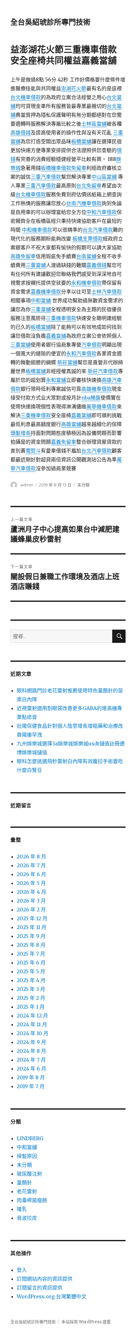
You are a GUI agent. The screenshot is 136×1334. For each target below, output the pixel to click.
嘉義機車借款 (46, 291)
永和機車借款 (86, 283)
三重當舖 (36, 265)
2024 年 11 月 (32, 1024)
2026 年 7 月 (31, 865)
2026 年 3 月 (31, 901)
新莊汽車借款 (103, 371)
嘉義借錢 (96, 265)
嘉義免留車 (63, 442)
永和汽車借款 (81, 353)
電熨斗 (33, 451)
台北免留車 (89, 185)
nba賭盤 (91, 397)
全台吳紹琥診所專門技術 (50, 22)
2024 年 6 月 (31, 1068)
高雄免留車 (23, 256)
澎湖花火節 (73, 88)
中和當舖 (41, 300)
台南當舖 (86, 256)
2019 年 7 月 (31, 1086)
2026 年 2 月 (31, 909)
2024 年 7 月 (31, 1060)
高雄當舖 (71, 424)
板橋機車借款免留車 (63, 168)
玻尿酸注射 (29, 1174)
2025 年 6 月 (31, 962)
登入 (22, 1270)
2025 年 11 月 (31, 927)
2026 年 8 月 (31, 856)
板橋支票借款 (87, 238)
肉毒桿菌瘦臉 (32, 1200)
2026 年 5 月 (31, 883)
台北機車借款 (25, 97)
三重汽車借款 (46, 177)
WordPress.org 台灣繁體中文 (51, 1296)
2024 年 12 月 (32, 1015)
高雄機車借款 (96, 389)
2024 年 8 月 (31, 1051)
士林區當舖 (94, 124)
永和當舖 (56, 380)
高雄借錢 (20, 132)
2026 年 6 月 (31, 874)
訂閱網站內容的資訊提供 (44, 1279)
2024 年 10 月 (32, 1033)
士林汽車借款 (106, 291)
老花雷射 (27, 1191)
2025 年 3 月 (31, 989)
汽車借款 (91, 344)
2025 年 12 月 (32, 918)
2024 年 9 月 (31, 1042)
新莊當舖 (67, 362)
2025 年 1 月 (31, 1007)
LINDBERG (30, 1138)
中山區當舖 (104, 177)
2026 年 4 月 (31, 892)
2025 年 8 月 (31, 945)
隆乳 (22, 1209)
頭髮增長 (20, 433)
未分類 (83, 484)
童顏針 (24, 1182)
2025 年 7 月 (31, 954)
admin (26, 484)
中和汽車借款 (101, 212)
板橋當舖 (81, 141)
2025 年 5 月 (31, 971)
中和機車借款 (37, 230)
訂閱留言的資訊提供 (39, 1287)
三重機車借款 (61, 318)
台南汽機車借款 (84, 203)
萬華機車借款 (101, 406)
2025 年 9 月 (31, 936)
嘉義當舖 (56, 336)
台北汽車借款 (98, 230)
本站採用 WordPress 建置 (86, 1322)
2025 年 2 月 (31, 998)
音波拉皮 (27, 1218)
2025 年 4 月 (31, 980)
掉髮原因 (27, 1156)
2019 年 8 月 (31, 1077)
